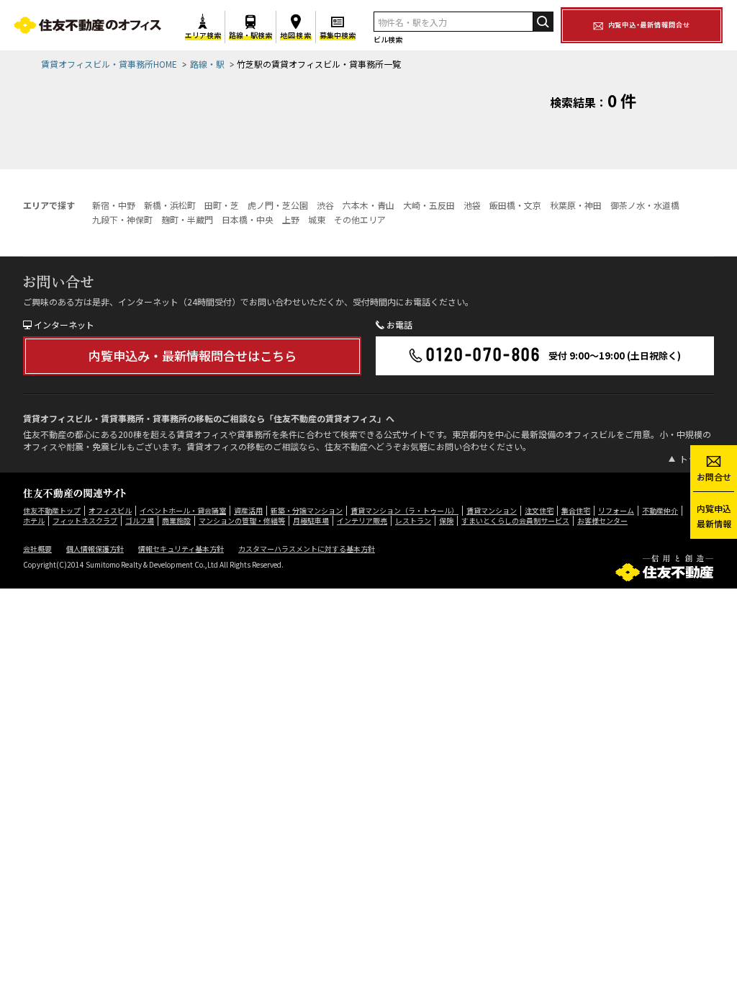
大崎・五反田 (429, 205)
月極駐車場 (311, 520)
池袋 (472, 205)
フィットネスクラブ (85, 520)
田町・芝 (221, 205)
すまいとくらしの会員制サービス (515, 520)
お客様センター (602, 520)
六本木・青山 (368, 205)
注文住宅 (539, 510)
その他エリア (360, 219)
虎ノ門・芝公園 (278, 205)
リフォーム (616, 510)
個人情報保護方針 (95, 548)
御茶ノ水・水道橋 (644, 205)
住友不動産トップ (52, 510)
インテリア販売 (362, 520)
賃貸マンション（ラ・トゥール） (404, 510)
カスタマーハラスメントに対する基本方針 (306, 548)
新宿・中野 (113, 205)
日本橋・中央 (247, 219)
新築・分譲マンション (307, 510)
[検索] (543, 22)
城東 (316, 219)
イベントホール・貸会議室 (183, 510)
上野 (290, 219)
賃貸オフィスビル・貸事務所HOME (109, 64)
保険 (446, 520)
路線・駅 (207, 64)
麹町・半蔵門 (187, 219)
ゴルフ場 (139, 520)
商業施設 (176, 520)
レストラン (413, 520)
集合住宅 (575, 510)
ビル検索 (388, 39)
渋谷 (325, 205)
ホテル (34, 520)
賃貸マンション (491, 510)
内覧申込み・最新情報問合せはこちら (193, 355)
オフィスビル (110, 510)
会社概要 (37, 548)
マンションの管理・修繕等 (242, 520)
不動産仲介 (660, 510)
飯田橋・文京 (515, 205)
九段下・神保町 (122, 219)
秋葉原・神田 (576, 205)
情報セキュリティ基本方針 (181, 548)
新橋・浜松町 (170, 205)
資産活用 (248, 510)
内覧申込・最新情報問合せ (649, 24)
